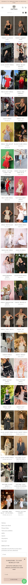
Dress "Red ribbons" (20, 92)
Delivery (4, 523)
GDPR (3, 533)
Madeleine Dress (7, 250)
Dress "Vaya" (7, 407)
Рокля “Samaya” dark (21, 38)
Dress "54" (20, 329)
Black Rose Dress (21, 275)
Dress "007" (21, 407)
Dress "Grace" (20, 354)
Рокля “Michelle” (21, 302)
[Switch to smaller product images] (25, 12)
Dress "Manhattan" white (7, 303)
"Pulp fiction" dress (21, 380)
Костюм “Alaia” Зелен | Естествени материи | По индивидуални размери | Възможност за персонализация (7, 485)
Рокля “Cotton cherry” (21, 512)
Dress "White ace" (7, 224)
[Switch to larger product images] (23, 12)
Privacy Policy (5, 528)
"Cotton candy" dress (20, 198)
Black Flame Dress (20, 144)
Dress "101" (20, 118)
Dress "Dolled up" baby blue (21, 171)
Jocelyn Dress (21, 250)
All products (5, 538)
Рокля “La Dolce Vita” (7, 38)
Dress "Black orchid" (20, 65)
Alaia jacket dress (7, 64)
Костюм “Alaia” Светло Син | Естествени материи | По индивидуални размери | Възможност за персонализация (21, 458)
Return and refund (6, 525)
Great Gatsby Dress (7, 380)
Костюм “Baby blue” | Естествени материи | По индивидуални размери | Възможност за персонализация (7, 512)
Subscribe (14, 579)
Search (3, 536)
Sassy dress (7, 118)
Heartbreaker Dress (7, 276)
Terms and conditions (7, 530)
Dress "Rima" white (7, 329)
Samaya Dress (7, 354)
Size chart (4, 541)
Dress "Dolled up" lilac (7, 144)
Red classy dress (7, 91)
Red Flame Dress (7, 197)
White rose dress (21, 224)
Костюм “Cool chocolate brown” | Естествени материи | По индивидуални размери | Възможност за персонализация (20, 485)
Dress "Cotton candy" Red (7, 171)
